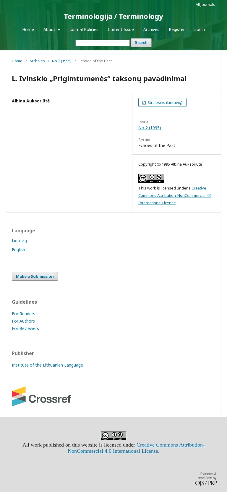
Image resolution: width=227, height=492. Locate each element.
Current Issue (121, 29)
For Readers (23, 313)
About (49, 29)
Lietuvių (19, 240)
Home (28, 29)
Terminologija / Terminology (113, 16)
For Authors (23, 321)
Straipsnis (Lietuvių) (164, 102)
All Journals (205, 4)
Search (141, 42)
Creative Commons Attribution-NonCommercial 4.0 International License (174, 195)
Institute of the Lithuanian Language (47, 365)
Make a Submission (35, 276)
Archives (151, 29)
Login (199, 29)
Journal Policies (83, 29)
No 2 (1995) (62, 60)
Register (177, 29)
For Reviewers (25, 328)
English (18, 249)
